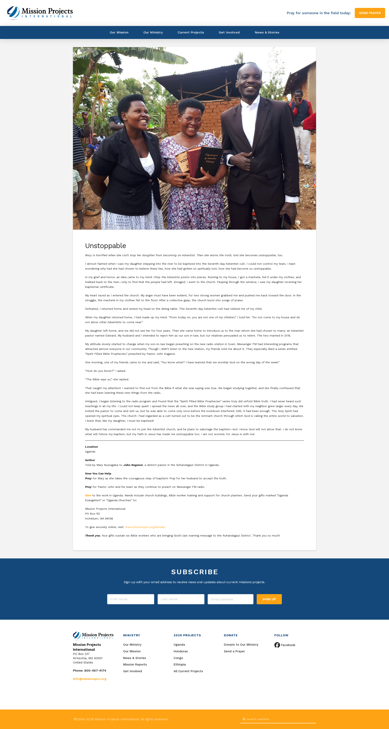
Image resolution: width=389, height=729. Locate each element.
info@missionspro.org (89, 679)
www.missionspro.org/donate (145, 527)
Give (88, 495)
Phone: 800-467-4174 (89, 670)
